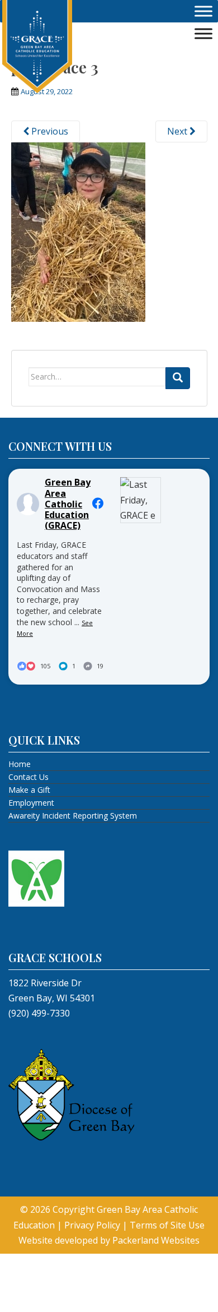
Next (178, 131)
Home (19, 764)
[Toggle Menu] (203, 11)
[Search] (177, 378)
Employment (31, 802)
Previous (48, 131)
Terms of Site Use (167, 1225)
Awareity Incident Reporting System (72, 815)
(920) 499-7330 (39, 1013)
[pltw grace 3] (78, 231)
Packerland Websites (156, 1240)
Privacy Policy (92, 1225)
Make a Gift (29, 789)
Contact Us (28, 777)
